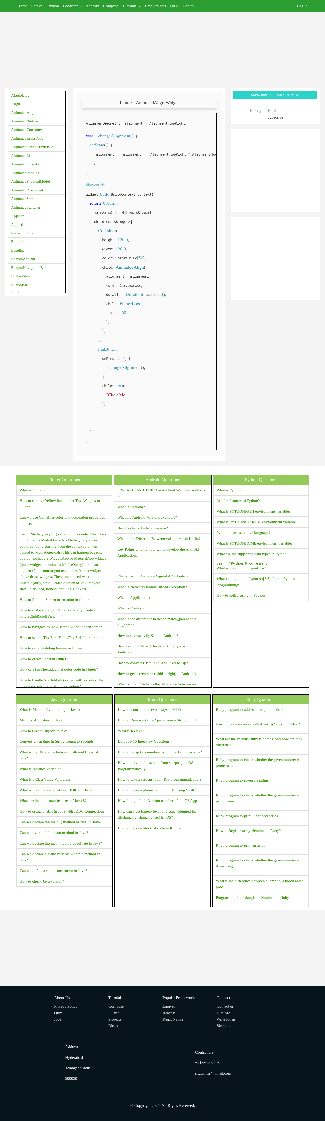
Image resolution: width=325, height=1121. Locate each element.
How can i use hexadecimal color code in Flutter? (59, 669)
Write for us (226, 1019)
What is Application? (133, 597)
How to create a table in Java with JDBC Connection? (62, 811)
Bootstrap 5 (72, 6)
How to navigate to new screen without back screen (61, 627)
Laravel (37, 6)
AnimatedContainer (26, 130)
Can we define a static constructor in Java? (53, 871)
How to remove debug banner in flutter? (51, 648)
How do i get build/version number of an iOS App (157, 801)
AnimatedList (21, 156)
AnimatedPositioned (27, 190)
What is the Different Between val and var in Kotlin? (159, 539)
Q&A (174, 6)
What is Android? (131, 507)
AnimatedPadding (25, 173)
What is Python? (229, 490)
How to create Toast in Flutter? (44, 659)
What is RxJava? (131, 731)
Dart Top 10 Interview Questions (144, 741)
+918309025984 (208, 1062)
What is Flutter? (32, 490)
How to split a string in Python (241, 595)
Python (53, 6)
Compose (110, 6)
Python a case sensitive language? (243, 533)
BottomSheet (21, 276)
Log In (302, 6)
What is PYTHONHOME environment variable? (255, 543)
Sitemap (223, 1026)
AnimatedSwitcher (25, 207)
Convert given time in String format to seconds (57, 741)
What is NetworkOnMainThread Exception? (152, 587)
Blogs (113, 1026)
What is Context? (130, 608)
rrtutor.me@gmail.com (213, 1073)
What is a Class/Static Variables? (45, 779)
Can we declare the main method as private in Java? (61, 843)
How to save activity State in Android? (147, 635)
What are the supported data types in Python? (252, 554)
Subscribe (275, 117)
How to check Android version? (142, 528)
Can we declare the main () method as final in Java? (61, 822)
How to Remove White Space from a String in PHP (158, 720)
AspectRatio (20, 224)
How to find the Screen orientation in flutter (54, 599)
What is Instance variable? (40, 769)
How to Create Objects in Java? (44, 731)
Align (15, 104)
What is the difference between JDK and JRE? (56, 790)
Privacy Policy (65, 1006)
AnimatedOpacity (25, 164)
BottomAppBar (23, 259)
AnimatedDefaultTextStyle (32, 147)
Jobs (57, 1019)
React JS (169, 1013)
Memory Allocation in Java (41, 720)
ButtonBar (19, 285)
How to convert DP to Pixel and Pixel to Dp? (152, 663)
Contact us (225, 1006)
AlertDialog (20, 95)
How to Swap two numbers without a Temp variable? (160, 752)
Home (22, 6)
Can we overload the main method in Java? (54, 833)
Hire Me (223, 1013)
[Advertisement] (157, 47)
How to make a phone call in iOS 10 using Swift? (157, 790)
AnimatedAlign (23, 112)
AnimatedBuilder (24, 121)
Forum (188, 6)
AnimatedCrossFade (27, 138)
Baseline (18, 250)
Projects (114, 1019)
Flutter (113, 1013)
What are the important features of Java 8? (53, 801)
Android (92, 6)
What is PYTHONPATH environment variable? (254, 511)
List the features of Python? (238, 501)
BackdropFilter (23, 233)
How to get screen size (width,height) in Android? (156, 673)
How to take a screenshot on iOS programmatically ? (159, 779)
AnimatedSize (22, 199)
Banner (17, 242)
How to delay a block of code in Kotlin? (150, 828)
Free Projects (155, 6)
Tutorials (129, 6)
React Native (172, 1019)
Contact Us (204, 1052)
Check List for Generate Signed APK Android (153, 576)
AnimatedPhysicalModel (30, 181)
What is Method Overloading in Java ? (50, 709)
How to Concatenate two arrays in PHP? (149, 709)
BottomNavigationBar (28, 268)
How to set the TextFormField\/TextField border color (62, 638)
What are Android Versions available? (147, 517)
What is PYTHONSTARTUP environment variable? (257, 522)
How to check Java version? (42, 881)
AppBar (17, 216)
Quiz (58, 1013)
